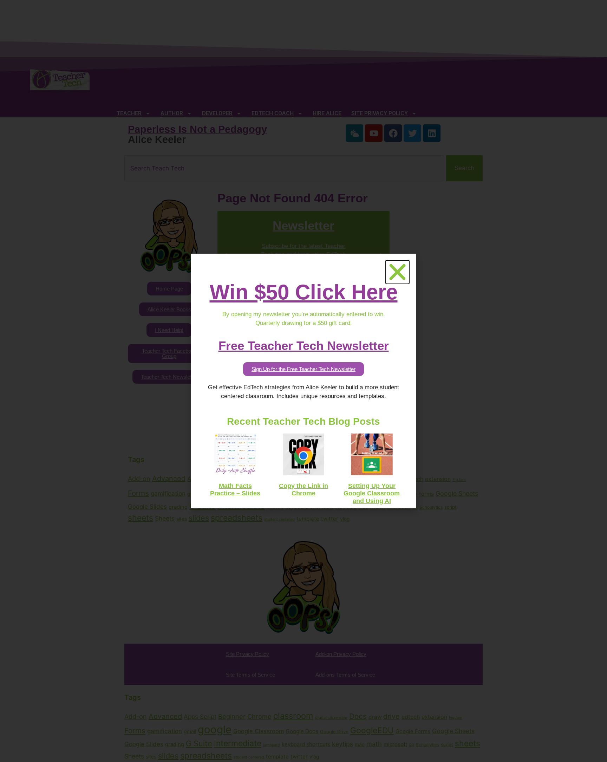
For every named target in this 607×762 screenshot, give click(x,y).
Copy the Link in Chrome (303, 489)
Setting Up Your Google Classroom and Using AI (372, 493)
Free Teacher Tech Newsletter (303, 345)
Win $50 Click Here (304, 292)
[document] (303, 381)
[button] (397, 272)
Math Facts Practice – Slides (235, 489)
